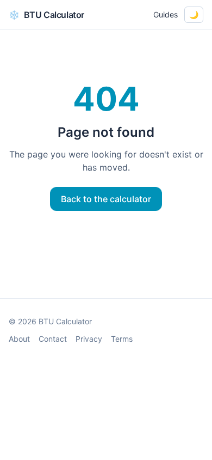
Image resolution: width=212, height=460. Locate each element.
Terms (122, 338)
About (19, 338)
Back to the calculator (106, 198)
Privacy (89, 338)
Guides (165, 14)
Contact (53, 338)
